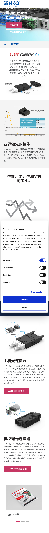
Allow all (24, 299)
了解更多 (14, 25)
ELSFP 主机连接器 (16, 391)
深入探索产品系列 (18, 32)
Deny (24, 307)
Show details (36, 292)
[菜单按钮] (43, 4)
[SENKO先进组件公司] (12, 3)
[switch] (42, 268)
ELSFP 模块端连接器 (17, 469)
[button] (18, 521)
